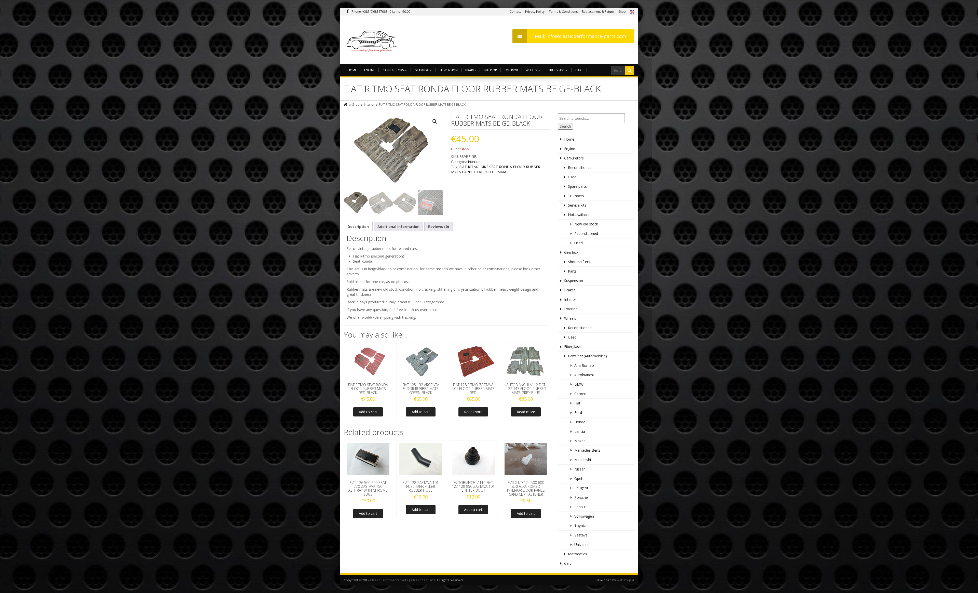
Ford (578, 412)
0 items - (399, 11)
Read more (473, 411)
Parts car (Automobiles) (587, 356)
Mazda (580, 440)
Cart (579, 70)
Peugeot (581, 488)
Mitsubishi (582, 459)
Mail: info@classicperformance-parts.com (580, 36)
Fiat (577, 403)
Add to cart (368, 411)
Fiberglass (556, 70)
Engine (369, 70)
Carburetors (393, 70)
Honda (579, 422)
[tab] (358, 226)
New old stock (586, 224)
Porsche (581, 497)
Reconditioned (580, 167)
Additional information (398, 226)
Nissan (580, 469)
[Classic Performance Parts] (373, 40)
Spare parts (577, 186)
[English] (632, 11)
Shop (622, 11)
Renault (580, 506)
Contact (515, 11)
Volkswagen (584, 516)
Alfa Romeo (584, 365)
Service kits (577, 205)
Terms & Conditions (563, 11)
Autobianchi (584, 374)
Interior (490, 70)
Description (358, 226)
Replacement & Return (598, 11)
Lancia (579, 431)
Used (572, 176)
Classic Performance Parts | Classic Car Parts (402, 580)
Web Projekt (625, 580)
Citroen (580, 393)
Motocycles (577, 553)
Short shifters (579, 261)
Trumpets (576, 195)
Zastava (581, 535)
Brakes (470, 70)
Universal (581, 544)
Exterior (511, 70)
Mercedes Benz (587, 450)
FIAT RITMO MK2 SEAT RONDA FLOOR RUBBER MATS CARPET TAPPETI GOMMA (495, 169)
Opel (578, 478)
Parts (572, 271)
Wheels (531, 70)
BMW (578, 384)
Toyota (580, 525)
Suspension (449, 70)
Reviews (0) (438, 226)
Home (352, 70)
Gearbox (422, 70)
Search (565, 126)
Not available (579, 214)
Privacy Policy (535, 11)
